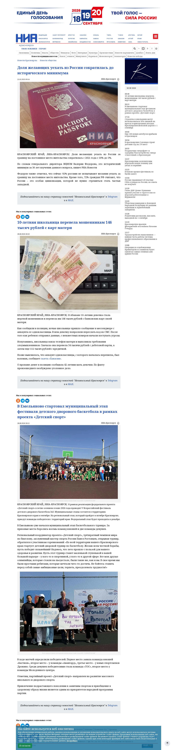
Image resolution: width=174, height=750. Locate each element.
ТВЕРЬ (109, 35)
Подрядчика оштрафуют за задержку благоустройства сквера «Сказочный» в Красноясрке (140, 153)
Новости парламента (124, 53)
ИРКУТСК (71, 35)
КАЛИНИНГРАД (58, 38)
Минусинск (81, 56)
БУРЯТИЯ (71, 38)
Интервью (82, 53)
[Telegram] (156, 49)
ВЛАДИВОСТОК (85, 42)
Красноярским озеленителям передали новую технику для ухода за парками (138, 163)
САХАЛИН (83, 35)
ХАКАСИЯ (121, 38)
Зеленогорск (120, 56)
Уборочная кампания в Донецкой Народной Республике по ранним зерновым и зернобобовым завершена (140, 206)
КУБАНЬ (96, 35)
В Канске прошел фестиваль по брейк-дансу (139, 173)
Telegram (112, 196)
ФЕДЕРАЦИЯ (43, 35)
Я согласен (24, 745)
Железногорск (105, 56)
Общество (54, 53)
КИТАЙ (139, 35)
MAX (70, 200)
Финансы (65, 53)
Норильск (92, 56)
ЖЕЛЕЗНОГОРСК (44, 42)
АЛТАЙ (130, 38)
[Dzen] (143, 49)
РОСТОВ (110, 38)
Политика (35, 53)
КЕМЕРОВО (122, 42)
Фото (73, 53)
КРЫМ (139, 38)
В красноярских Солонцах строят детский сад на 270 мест (140, 143)
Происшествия (106, 53)
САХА (130, 42)
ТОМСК (120, 35)
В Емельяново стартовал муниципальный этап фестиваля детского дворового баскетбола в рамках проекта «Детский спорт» (140, 109)
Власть (45, 53)
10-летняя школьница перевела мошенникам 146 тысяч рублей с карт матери (140, 98)
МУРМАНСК (56, 42)
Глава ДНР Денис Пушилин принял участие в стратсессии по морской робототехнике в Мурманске (140, 193)
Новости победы (135, 56)
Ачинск (70, 56)
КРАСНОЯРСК (43, 38)
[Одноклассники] (152, 49)
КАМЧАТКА (83, 38)
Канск (62, 56)
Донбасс (140, 53)
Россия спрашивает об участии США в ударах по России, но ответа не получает (141, 182)
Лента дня (150, 53)
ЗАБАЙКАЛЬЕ (72, 42)
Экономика (24, 53)
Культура (93, 53)
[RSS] (139, 49)
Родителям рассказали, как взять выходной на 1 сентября (140, 217)
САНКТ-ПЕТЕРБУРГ (59, 35)
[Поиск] (134, 49)
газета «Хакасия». (51, 358)
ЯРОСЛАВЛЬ (111, 42)
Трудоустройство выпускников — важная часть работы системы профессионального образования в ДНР (141, 238)
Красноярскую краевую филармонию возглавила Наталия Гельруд (141, 226)
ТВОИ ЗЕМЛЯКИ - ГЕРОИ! (33, 49)
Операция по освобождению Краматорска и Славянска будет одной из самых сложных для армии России (139, 250)
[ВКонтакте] (147, 49)
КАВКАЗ (96, 38)
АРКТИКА (131, 35)
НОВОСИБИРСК (98, 42)
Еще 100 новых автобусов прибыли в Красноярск (141, 135)
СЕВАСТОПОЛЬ (142, 42)
